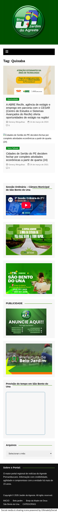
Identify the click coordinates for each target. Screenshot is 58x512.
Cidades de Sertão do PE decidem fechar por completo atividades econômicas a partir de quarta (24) (27, 156)
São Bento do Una (11, 504)
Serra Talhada (12, 148)
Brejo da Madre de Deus (36, 501)
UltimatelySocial (49, 510)
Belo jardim (18, 501)
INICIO (6, 501)
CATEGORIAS (29, 504)
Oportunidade (12, 99)
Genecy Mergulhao (17, 122)
